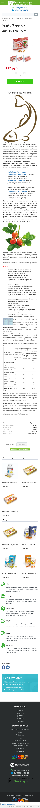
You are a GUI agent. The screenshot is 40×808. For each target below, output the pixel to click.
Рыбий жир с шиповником (17, 191)
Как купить (20, 713)
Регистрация (11, 804)
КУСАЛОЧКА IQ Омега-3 (10, 573)
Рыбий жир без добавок (17, 172)
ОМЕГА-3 (20, 732)
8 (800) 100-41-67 (21, 8)
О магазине (20, 718)
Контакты (20, 721)
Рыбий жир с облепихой (17, 174)
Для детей (20, 748)
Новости (20, 710)
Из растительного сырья (20, 743)
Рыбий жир (20, 735)
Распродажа (20, 751)
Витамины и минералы (20, 730)
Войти (4, 804)
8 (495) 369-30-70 (21, 10)
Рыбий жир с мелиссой (16, 180)
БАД (20, 738)
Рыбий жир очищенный (9, 482)
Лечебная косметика (20, 746)
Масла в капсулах (20, 740)
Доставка (20, 716)
